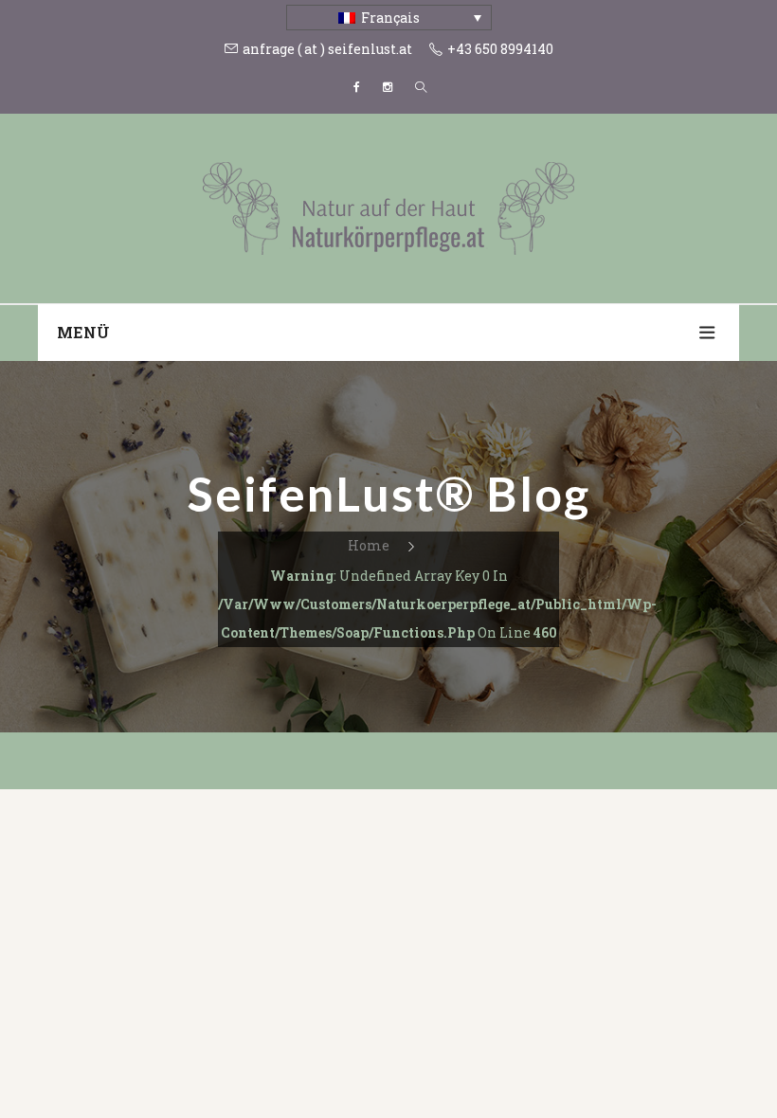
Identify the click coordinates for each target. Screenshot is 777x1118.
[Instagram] (387, 87)
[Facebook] (357, 87)
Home (368, 545)
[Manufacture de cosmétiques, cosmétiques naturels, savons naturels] (388, 207)
